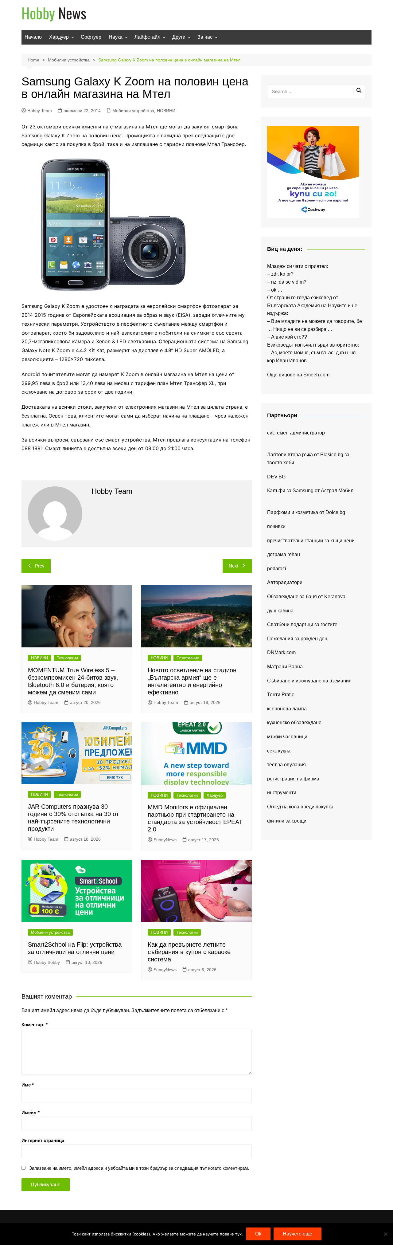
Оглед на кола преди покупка (300, 806)
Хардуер (59, 37)
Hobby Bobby (47, 962)
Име (27, 1084)
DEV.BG (276, 476)
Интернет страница (42, 1140)
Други (178, 37)
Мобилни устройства (133, 110)
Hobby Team (39, 110)
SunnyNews (165, 839)
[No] (385, 1234)
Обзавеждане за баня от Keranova (306, 596)
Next (233, 565)
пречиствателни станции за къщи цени (311, 540)
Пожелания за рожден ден (297, 638)
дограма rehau (283, 554)
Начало (33, 37)
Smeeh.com (316, 374)
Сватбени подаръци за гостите (302, 624)
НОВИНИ (166, 110)
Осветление (188, 658)
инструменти (281, 792)
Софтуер (91, 37)
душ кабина (280, 610)
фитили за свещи (286, 820)
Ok (258, 1233)
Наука (116, 37)
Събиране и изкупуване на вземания (309, 680)
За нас (204, 37)
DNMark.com (281, 652)
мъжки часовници (287, 736)
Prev (40, 565)
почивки (276, 526)
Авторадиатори (284, 582)
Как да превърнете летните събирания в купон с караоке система (189, 952)
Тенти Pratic (280, 694)
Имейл (30, 1112)
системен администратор (296, 432)
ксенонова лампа (287, 708)
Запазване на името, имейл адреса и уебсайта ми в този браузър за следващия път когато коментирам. (139, 1168)
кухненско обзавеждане (294, 722)
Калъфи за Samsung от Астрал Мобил (310, 490)
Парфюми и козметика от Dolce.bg (306, 512)
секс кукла (278, 750)
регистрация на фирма (293, 778)
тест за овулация (286, 764)
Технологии (67, 658)
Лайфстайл (147, 37)
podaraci (276, 568)
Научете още (297, 1233)
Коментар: (34, 1024)
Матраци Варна (285, 666)
